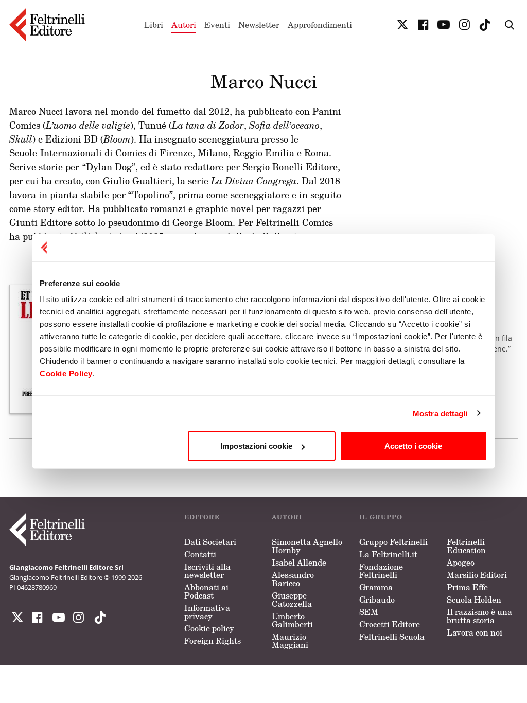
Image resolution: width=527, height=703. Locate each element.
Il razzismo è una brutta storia (479, 616)
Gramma (376, 587)
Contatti (200, 554)
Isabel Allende (299, 562)
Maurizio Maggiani (290, 640)
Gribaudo (377, 599)
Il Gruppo (380, 517)
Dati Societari (210, 542)
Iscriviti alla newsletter (207, 570)
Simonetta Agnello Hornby (307, 546)
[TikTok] (485, 24)
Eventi (217, 25)
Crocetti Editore (389, 624)
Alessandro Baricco (293, 579)
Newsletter (258, 25)
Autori (183, 25)
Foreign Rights (212, 641)
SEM (368, 612)
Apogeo (461, 562)
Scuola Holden (474, 599)
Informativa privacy (207, 612)
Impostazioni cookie (256, 446)
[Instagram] (98, 617)
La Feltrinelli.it (388, 554)
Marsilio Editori (477, 575)
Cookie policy (209, 628)
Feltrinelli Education (466, 546)
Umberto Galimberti (292, 620)
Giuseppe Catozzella (292, 599)
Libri (153, 25)
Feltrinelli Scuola (392, 636)
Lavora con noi (474, 632)
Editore (202, 517)
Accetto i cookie (413, 446)
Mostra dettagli (440, 413)
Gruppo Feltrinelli (393, 542)
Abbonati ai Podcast (206, 591)
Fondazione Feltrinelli (381, 570)
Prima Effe (467, 587)
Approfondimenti (320, 25)
